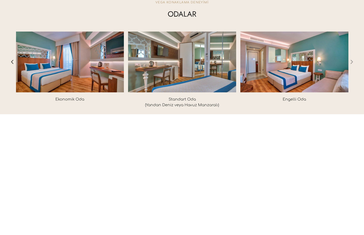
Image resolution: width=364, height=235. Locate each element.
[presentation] (12, 62)
